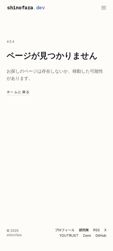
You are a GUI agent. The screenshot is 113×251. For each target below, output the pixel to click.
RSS (96, 230)
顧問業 (84, 230)
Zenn (87, 235)
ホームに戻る (18, 92)
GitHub (100, 235)
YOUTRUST (68, 235)
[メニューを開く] (103, 7)
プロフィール (65, 230)
